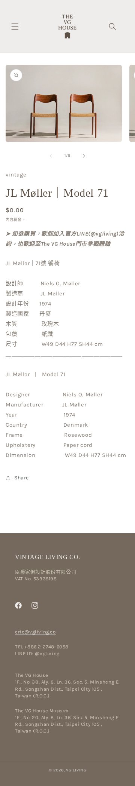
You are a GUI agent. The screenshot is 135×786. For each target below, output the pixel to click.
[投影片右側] (84, 156)
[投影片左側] (51, 156)
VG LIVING (76, 770)
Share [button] (21, 478)
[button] (15, 26)
